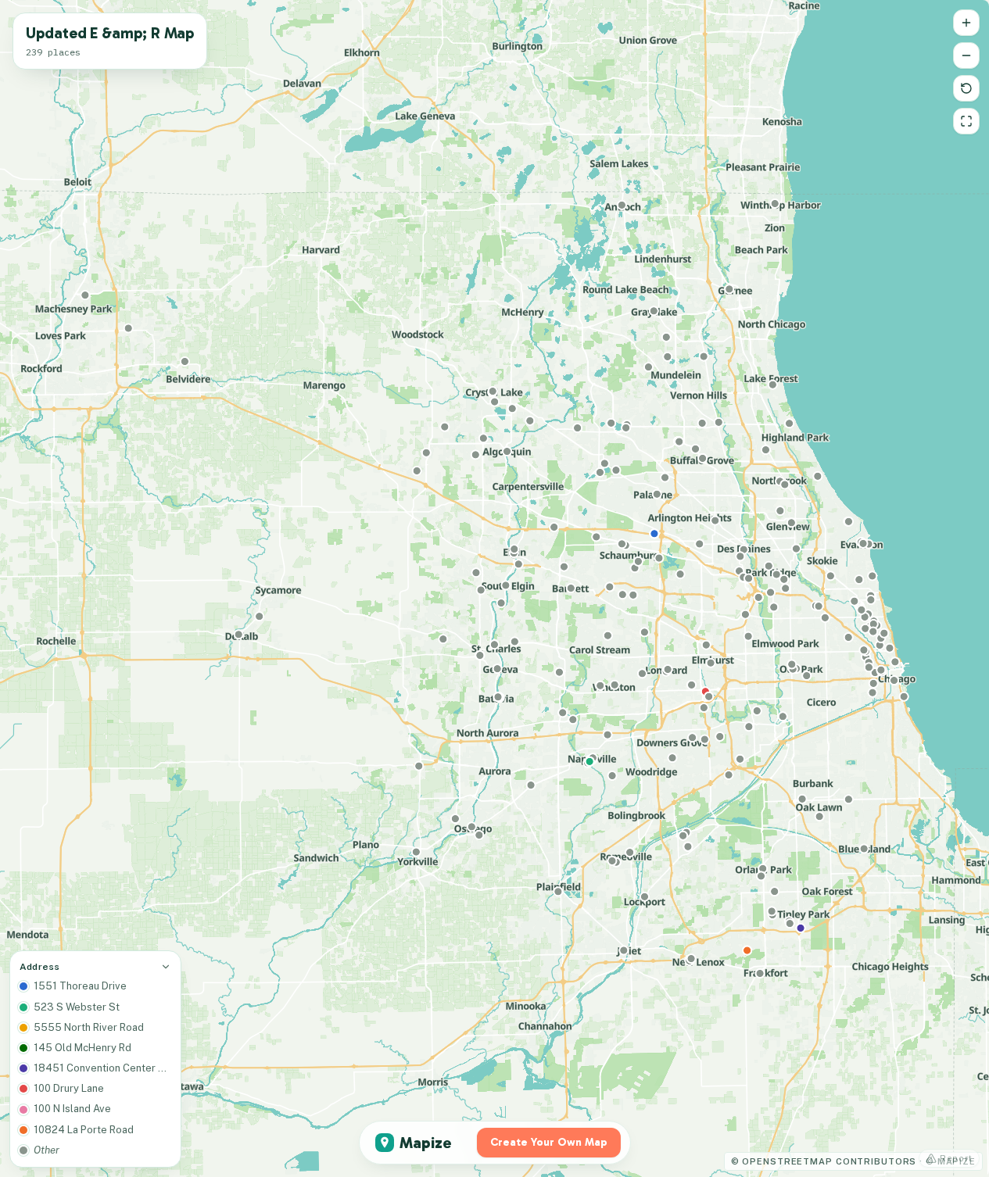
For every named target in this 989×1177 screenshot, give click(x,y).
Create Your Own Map (548, 1142)
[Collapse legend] (165, 966)
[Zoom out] (966, 55)
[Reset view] (966, 88)
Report (956, 1158)
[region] (494, 588)
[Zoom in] (966, 22)
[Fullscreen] (966, 121)
